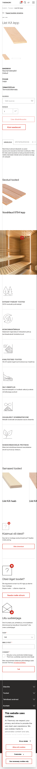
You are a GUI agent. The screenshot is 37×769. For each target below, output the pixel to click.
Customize (17, 754)
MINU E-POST (7, 642)
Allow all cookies (19, 747)
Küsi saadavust (14, 127)
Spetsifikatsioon (22, 142)
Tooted (10, 8)
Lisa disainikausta (18, 119)
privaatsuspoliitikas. (20, 662)
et (29, 2)
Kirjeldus (8, 142)
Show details (23, 741)
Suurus (5, 96)
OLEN (4, 633)
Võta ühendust (18, 546)
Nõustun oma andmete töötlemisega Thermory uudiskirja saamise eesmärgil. (20, 656)
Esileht (4, 8)
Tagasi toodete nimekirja (14, 13)
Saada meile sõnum (16, 595)
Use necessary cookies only (19, 761)
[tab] (7, 142)
